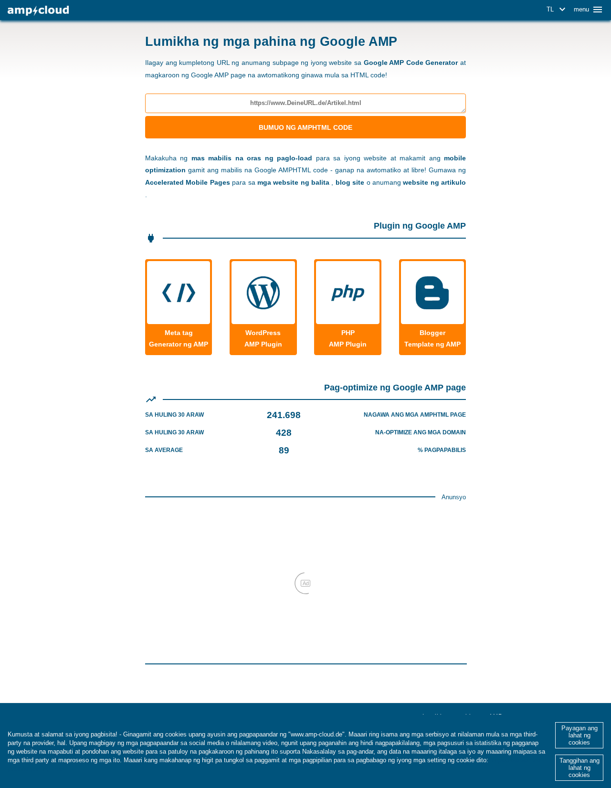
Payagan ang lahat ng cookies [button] (579, 735)
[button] (558, 9)
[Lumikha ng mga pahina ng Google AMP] (38, 11)
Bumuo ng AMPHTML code (305, 127)
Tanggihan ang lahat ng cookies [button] (579, 767)
